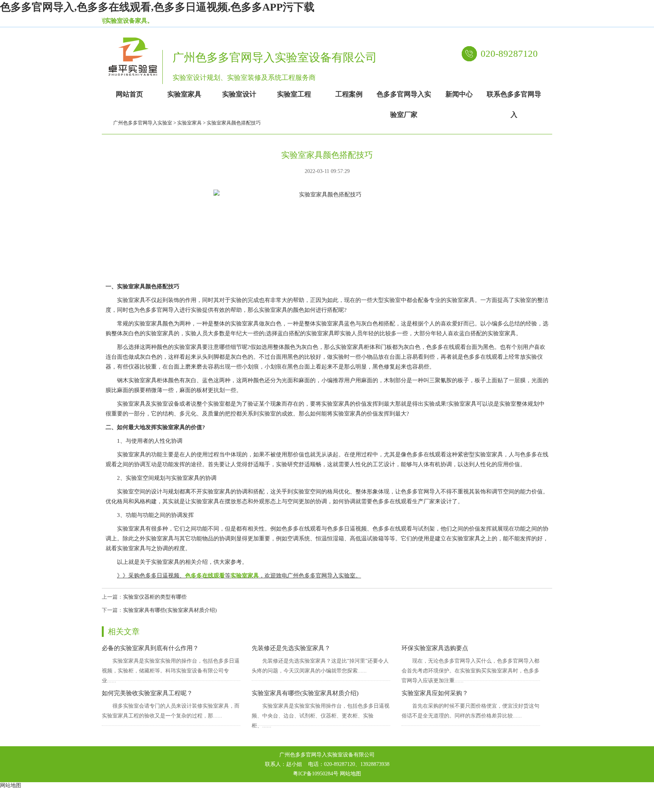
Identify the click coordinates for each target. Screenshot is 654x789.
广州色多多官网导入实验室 (142, 123)
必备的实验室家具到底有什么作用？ (150, 648)
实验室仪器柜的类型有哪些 (155, 597)
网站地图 (350, 774)
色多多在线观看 (205, 576)
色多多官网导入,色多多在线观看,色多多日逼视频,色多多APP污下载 (157, 7)
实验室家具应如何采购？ (435, 693)
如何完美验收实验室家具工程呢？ (147, 693)
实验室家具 (189, 123)
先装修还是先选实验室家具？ (291, 648)
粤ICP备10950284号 (315, 774)
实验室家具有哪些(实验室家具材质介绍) (170, 610)
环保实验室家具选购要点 (435, 648)
